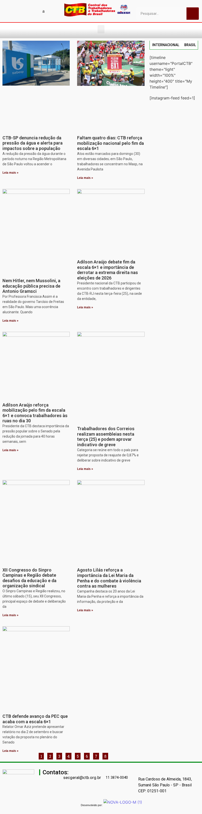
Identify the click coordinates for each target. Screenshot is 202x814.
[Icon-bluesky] (44, 11)
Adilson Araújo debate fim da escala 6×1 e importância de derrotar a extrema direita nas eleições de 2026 (107, 269)
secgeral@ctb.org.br (82, 777)
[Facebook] (9, 11)
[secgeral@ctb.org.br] (65, 770)
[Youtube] (18, 11)
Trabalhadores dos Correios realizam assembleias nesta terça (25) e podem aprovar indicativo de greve (106, 436)
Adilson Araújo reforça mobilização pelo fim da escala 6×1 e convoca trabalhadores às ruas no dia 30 (34, 413)
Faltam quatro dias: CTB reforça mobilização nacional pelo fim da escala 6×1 (110, 143)
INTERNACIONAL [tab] (165, 45)
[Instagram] (26, 11)
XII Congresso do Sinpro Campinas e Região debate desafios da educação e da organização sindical (29, 578)
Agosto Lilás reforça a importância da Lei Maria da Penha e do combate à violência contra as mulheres (109, 578)
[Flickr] (35, 11)
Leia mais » (10, 172)
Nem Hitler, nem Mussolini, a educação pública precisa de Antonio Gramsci (31, 286)
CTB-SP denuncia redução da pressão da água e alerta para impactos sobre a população (32, 143)
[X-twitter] (52, 11)
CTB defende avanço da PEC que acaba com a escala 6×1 (35, 719)
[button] (101, 29)
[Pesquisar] (192, 13)
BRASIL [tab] (190, 45)
